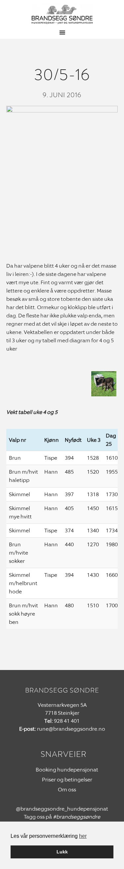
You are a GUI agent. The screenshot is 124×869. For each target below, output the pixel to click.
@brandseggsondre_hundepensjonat (62, 808)
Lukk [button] (62, 851)
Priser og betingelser (67, 779)
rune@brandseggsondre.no (71, 728)
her (83, 836)
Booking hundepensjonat (67, 769)
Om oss (67, 789)
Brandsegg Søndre (62, 14)
